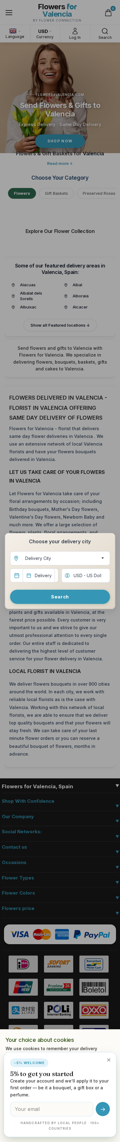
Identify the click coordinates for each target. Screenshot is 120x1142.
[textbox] (59, 558)
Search (60, 596)
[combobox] (60, 558)
